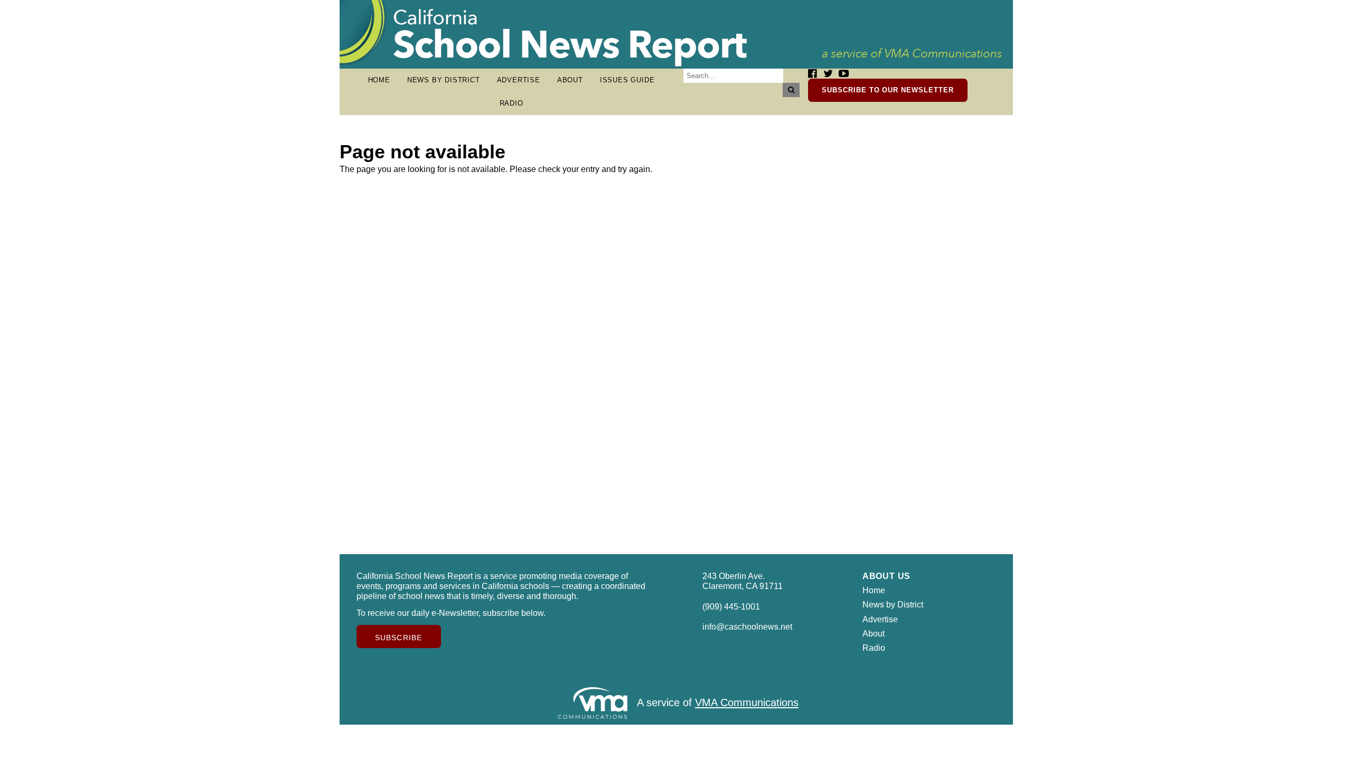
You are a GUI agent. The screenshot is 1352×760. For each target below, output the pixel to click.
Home (379, 80)
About (570, 80)
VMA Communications (747, 703)
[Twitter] (828, 73)
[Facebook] (812, 73)
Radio (511, 103)
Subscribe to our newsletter (888, 90)
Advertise (518, 80)
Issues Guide (627, 80)
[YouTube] (844, 73)
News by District (443, 80)
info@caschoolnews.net (747, 626)
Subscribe (398, 637)
